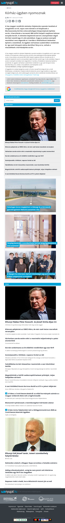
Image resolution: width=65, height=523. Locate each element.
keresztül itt (47, 81)
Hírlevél (46, 511)
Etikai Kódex (28, 506)
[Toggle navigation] (62, 2)
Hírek (9, 8)
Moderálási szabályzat (50, 506)
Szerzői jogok (38, 506)
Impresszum (12, 506)
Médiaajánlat (30, 511)
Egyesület (20, 506)
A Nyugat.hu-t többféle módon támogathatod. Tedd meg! (22, 75)
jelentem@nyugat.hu (48, 83)
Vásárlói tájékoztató (33, 509)
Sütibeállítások (49, 509)
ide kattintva (25, 83)
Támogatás (55, 3)
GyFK (42, 509)
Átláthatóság (20, 511)
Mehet (57, 100)
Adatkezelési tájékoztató (18, 509)
